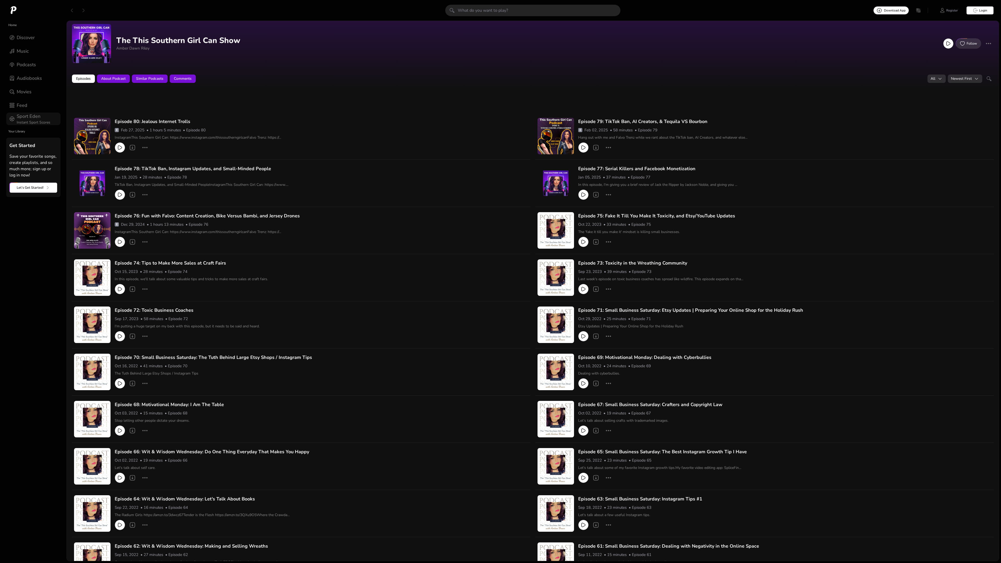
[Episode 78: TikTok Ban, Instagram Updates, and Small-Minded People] (92, 183)
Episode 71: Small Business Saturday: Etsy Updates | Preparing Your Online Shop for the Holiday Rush (690, 310)
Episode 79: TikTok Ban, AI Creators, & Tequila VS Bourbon (642, 121)
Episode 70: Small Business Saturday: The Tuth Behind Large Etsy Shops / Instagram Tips (213, 357)
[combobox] (936, 79)
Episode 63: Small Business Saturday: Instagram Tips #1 (640, 499)
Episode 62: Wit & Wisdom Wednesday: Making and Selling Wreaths (191, 546)
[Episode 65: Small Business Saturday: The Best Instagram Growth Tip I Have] (556, 466)
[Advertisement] (172, 101)
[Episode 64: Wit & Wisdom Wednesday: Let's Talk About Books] (92, 513)
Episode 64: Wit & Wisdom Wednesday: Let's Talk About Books (185, 499)
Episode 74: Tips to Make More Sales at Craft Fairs (170, 263)
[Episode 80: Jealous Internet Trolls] (92, 136)
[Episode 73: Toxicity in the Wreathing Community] (556, 277)
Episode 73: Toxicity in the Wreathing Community (632, 263)
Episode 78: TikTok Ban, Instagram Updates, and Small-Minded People (193, 169)
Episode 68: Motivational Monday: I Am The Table (169, 404)
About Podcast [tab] (113, 78)
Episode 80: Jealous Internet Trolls (152, 121)
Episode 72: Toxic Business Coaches (154, 310)
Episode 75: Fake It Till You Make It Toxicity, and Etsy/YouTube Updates (656, 216)
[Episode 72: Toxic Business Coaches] (92, 325)
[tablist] (533, 78)
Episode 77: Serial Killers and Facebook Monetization (636, 169)
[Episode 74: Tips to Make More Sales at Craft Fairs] (92, 277)
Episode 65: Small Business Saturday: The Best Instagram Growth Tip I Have (662, 452)
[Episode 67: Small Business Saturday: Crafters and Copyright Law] (556, 419)
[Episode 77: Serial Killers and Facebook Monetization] (556, 183)
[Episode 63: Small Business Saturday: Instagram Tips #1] (556, 513)
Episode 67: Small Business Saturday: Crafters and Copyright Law (650, 404)
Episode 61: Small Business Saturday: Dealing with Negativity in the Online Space (668, 546)
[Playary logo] (13, 10)
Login (983, 10)
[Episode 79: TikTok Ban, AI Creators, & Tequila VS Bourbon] (556, 136)
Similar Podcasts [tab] (149, 78)
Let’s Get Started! (30, 187)
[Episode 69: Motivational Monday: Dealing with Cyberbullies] (556, 372)
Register (952, 10)
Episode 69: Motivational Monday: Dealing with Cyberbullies (644, 357)
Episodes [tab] (83, 78)
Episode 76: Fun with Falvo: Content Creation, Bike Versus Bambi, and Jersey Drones (207, 216)
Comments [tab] (183, 78)
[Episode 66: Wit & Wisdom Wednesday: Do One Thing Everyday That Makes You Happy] (92, 466)
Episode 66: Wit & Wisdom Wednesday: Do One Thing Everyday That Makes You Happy (212, 452)
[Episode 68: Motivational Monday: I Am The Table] (92, 419)
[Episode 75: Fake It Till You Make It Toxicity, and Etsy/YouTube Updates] (556, 230)
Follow (972, 43)
